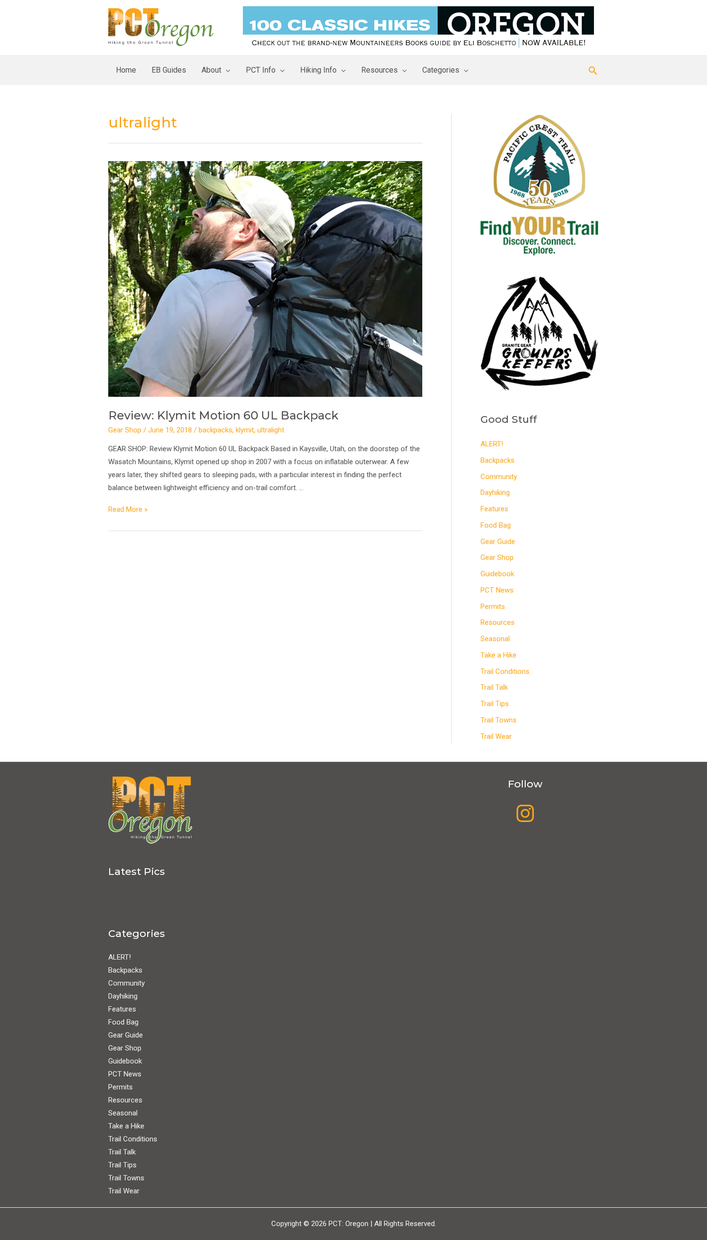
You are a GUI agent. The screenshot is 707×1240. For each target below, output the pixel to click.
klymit (245, 430)
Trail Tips (494, 703)
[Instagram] (525, 813)
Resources (379, 70)
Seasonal (495, 638)
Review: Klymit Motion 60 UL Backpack (223, 415)
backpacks (215, 430)
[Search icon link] (593, 70)
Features (494, 509)
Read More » (128, 509)
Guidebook (497, 573)
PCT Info (261, 70)
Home (126, 70)
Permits (492, 606)
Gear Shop (124, 430)
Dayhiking (495, 492)
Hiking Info (318, 70)
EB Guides (169, 70)
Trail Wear (496, 736)
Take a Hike (498, 655)
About (211, 70)
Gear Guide (497, 541)
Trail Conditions (505, 671)
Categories (440, 70)
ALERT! (491, 444)
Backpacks (497, 460)
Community (498, 476)
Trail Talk (494, 687)
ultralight (270, 430)
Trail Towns (498, 720)
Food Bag (495, 525)
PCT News (497, 590)
